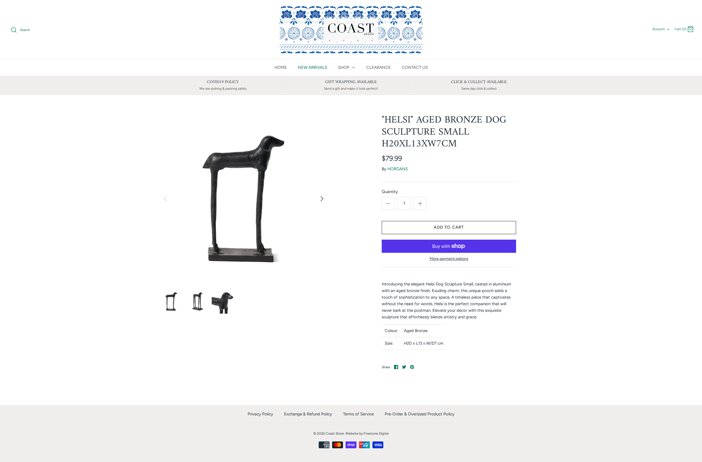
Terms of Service (358, 414)
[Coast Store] (351, 29)
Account (658, 29)
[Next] (322, 199)
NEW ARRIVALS (312, 67)
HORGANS (397, 168)
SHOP (344, 67)
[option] (243, 198)
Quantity (390, 191)
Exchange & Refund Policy (308, 414)
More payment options (449, 259)
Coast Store (335, 433)
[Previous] (165, 199)
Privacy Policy (260, 414)
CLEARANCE (378, 67)
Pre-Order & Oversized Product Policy (419, 414)
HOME (280, 67)
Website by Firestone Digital (367, 433)
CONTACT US (415, 67)
